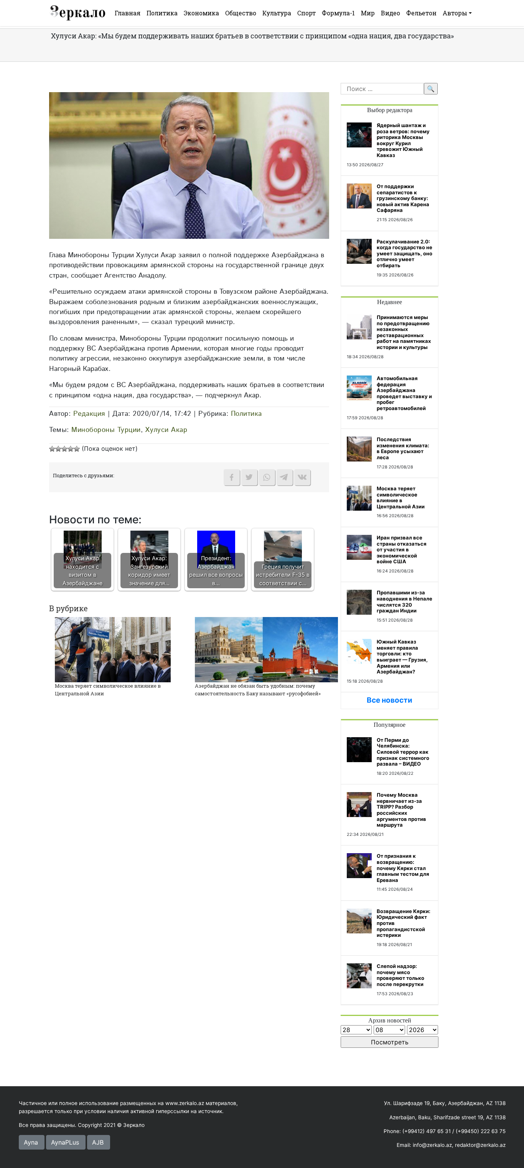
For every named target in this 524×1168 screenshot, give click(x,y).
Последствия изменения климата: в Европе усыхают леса (403, 448)
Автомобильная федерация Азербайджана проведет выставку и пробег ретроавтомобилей (404, 393)
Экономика (201, 13)
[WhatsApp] (267, 477)
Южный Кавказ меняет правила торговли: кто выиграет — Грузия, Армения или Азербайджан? (402, 657)
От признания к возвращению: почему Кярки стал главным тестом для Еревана (403, 868)
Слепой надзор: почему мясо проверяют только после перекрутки (400, 975)
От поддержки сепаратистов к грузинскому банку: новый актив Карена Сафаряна (403, 198)
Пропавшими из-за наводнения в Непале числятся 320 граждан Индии (404, 601)
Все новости (389, 700)
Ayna (31, 1142)
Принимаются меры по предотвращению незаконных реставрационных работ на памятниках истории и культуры (404, 332)
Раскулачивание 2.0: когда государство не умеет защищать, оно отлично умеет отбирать (404, 253)
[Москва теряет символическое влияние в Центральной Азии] (113, 649)
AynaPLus (65, 1142)
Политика (162, 13)
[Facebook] (232, 477)
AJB (98, 1142)
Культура (276, 13)
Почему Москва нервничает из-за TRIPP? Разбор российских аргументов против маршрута (401, 810)
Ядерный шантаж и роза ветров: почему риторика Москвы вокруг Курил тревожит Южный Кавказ (403, 140)
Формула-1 (338, 13)
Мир (368, 13)
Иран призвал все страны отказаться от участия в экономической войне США (402, 549)
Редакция (89, 414)
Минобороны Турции (106, 430)
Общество (240, 13)
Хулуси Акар (166, 430)
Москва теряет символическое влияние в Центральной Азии (401, 497)
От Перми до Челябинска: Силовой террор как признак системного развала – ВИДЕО (403, 752)
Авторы (455, 13)
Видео (390, 13)
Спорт (306, 13)
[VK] (302, 477)
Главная (127, 13)
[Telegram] (285, 477)
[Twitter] (249, 477)
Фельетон (421, 13)
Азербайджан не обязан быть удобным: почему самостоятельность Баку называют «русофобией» (258, 689)
